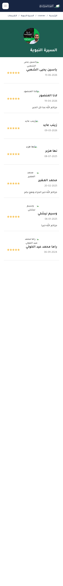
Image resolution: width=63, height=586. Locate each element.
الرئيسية (53, 16)
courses (41, 16)
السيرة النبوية (27, 16)
